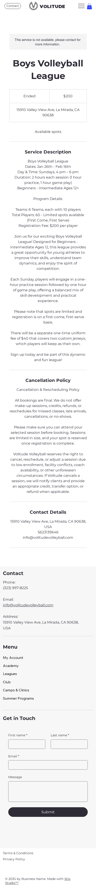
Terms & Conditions (18, 853)
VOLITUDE (52, 6)
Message (15, 777)
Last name (60, 735)
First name (17, 735)
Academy (11, 665)
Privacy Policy (14, 859)
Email (13, 756)
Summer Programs (18, 698)
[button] (89, 6)
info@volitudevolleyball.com (28, 605)
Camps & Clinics (16, 690)
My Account (13, 657)
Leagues (10, 673)
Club (7, 682)
